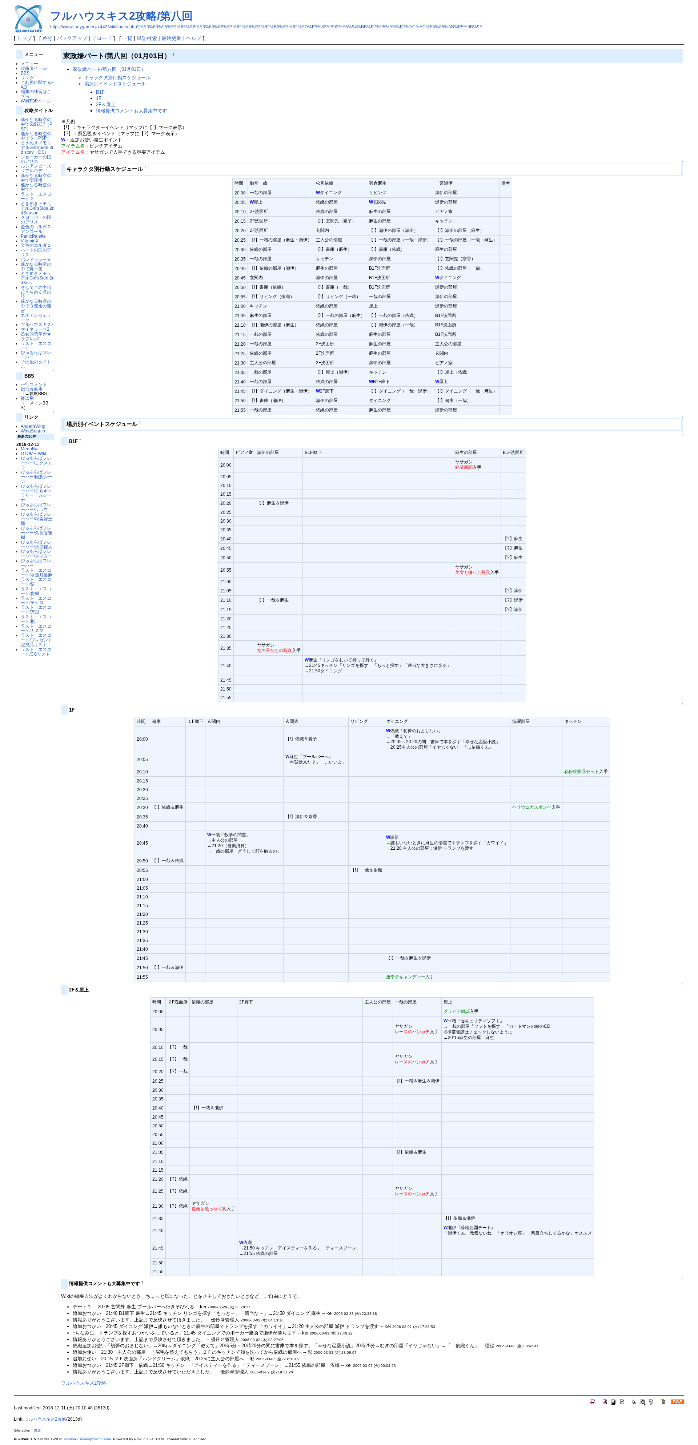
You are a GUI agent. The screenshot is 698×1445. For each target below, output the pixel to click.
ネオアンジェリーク (36, 317)
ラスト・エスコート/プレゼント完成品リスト (36, 640)
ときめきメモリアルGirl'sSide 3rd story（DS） (37, 147)
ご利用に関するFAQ (37, 84)
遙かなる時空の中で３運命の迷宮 (36, 306)
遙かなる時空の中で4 (36, 187)
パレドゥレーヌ (36, 259)
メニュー (29, 63)
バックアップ (72, 38)
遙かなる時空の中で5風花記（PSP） (36, 124)
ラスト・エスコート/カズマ (36, 628)
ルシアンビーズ (36, 166)
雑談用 (27, 398)
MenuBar (30, 448)
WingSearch (33, 430)
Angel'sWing (33, 426)
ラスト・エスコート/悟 (36, 581)
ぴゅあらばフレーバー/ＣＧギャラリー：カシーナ (36, 493)
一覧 (127, 38)
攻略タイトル (34, 68)
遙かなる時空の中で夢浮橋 (36, 177)
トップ (24, 38)
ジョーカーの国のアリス (36, 159)
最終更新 (171, 38)
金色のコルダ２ (36, 245)
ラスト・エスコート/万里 (36, 609)
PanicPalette (33, 236)
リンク (27, 77)
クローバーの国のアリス (36, 219)
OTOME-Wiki (33, 453)
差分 (47, 38)
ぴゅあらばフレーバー (36, 354)
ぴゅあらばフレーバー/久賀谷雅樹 (36, 533)
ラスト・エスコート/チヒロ (36, 600)
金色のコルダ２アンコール (36, 229)
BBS (25, 73)
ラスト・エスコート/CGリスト (36, 651)
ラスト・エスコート (36, 345)
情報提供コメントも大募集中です (131, 110)
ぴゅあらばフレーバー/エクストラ (36, 463)
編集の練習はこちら (36, 93)
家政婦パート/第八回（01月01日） (109, 69)
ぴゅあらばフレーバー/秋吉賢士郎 (36, 519)
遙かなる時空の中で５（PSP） (36, 136)
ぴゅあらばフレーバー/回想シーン (36, 477)
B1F (100, 92)
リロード (102, 38)
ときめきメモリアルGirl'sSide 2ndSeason (38, 208)
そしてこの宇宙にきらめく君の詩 (36, 292)
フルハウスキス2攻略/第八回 (121, 16)
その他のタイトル (36, 364)
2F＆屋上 (106, 104)
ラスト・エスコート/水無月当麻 (36, 572)
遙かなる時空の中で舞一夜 (36, 266)
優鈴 (37, 1430)
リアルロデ (32, 170)
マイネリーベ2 (35, 329)
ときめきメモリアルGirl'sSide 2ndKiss (38, 278)
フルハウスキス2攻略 (83, 1383)
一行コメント (34, 384)
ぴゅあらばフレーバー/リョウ (36, 507)
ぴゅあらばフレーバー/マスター (36, 553)
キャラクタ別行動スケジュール (117, 77)
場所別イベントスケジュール (115, 83)
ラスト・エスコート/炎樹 (36, 591)
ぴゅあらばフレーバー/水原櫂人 (36, 544)
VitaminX (30, 240)
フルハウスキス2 (37, 324)
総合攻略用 (32, 389)
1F (98, 98)
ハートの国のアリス (36, 252)
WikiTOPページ (36, 100)
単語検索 (147, 38)
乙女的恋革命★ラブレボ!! (36, 336)
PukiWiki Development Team (87, 1439)
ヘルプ (193, 38)
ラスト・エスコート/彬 (36, 619)
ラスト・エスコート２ (36, 196)
